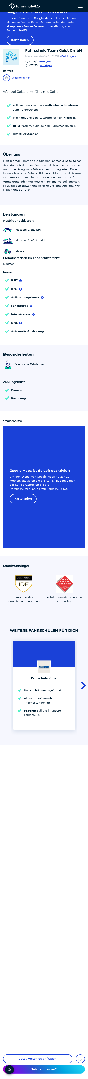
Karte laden (20, 40)
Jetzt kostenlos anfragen (38, 1058)
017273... (40, 65)
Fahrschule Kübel (44, 678)
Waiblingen (68, 56)
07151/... (40, 61)
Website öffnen (21, 77)
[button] (82, 685)
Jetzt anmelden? (44, 1069)
